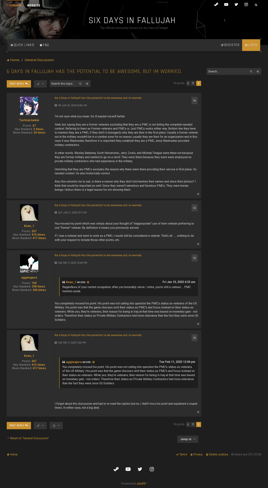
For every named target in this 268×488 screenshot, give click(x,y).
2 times (38, 129)
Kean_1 (29, 226)
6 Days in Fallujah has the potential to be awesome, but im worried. (94, 71)
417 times (39, 238)
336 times (39, 290)
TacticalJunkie (29, 120)
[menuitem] (44, 45)
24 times (39, 132)
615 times (38, 234)
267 (34, 231)
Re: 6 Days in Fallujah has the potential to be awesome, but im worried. (98, 98)
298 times (38, 286)
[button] (188, 83)
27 (34, 125)
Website (33, 5)
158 (34, 283)
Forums (15, 5)
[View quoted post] (88, 282)
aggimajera (29, 277)
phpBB (141, 483)
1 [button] (193, 83)
